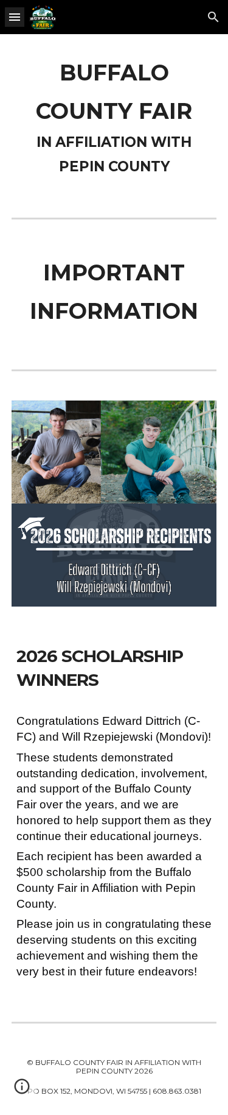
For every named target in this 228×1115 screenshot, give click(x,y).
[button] (14, 17)
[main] (114, 116)
